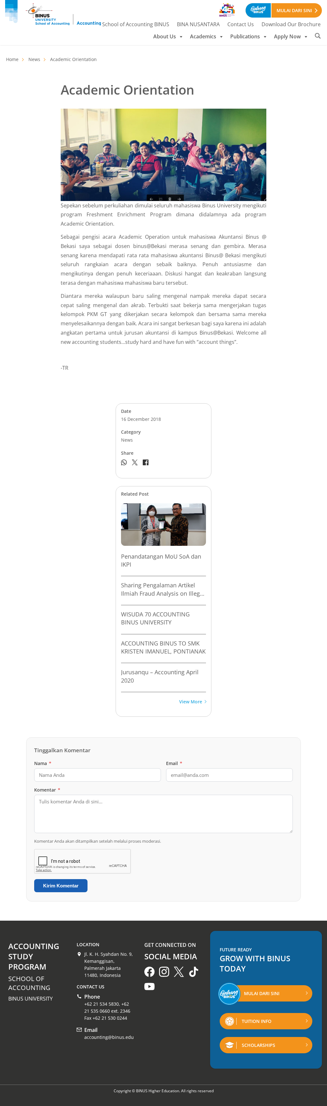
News (34, 59)
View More (190, 702)
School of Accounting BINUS (135, 24)
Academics (203, 36)
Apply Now (287, 36)
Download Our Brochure (291, 24)
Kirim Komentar (61, 885)
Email (174, 763)
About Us (164, 36)
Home (12, 59)
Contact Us (240, 24)
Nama (42, 763)
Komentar (47, 790)
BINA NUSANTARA (198, 24)
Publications (245, 36)
